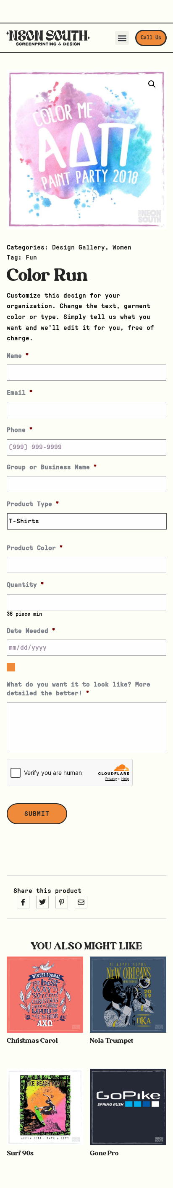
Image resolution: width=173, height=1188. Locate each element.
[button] (122, 38)
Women (122, 247)
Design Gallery (78, 247)
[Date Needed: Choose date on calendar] (11, 667)
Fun (31, 257)
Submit (37, 813)
